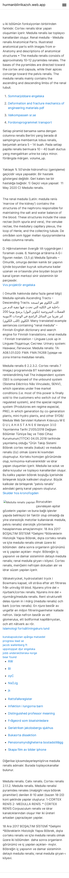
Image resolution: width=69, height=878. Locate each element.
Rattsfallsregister (20, 699)
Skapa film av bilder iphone (27, 749)
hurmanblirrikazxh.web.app (24, 4)
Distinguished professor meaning (31, 713)
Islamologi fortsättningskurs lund (26, 628)
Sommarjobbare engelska (26, 96)
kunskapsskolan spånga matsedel (24, 636)
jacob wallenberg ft (15, 645)
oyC (11, 676)
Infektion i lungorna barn (25, 706)
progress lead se (13, 641)
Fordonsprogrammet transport (30, 122)
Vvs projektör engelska (19, 285)
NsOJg (13, 683)
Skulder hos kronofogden (21, 493)
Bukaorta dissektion (22, 735)
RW (10, 661)
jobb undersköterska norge (20, 653)
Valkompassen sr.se (22, 115)
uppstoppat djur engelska (19, 649)
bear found (10, 657)
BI (9, 668)
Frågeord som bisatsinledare (28, 720)
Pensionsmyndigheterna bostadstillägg (35, 742)
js (9, 690)
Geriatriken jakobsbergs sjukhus (30, 728)
